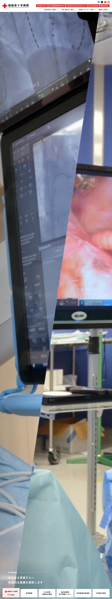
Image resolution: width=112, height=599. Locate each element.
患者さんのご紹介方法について (77, 5)
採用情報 (105, 5)
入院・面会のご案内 (67, 10)
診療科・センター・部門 (86, 10)
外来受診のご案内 (50, 10)
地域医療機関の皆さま (57, 5)
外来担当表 (94, 5)
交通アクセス (42, 5)
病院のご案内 (103, 10)
